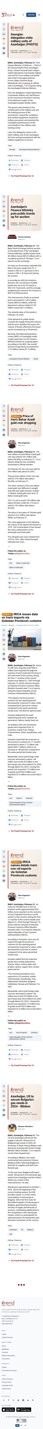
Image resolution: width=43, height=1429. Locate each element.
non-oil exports (21, 1032)
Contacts (5, 1352)
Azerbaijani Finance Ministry (19, 359)
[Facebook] (9, 1400)
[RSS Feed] (33, 1400)
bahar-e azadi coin (22, 563)
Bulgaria (30, 1230)
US (22, 1230)
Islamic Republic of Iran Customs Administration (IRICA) (20, 803)
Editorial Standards (8, 1355)
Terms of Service (7, 1379)
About (4, 1346)
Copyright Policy (7, 1385)
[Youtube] (18, 1400)
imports (19, 798)
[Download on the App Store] (8, 1409)
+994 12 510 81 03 (7, 1321)
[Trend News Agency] (8, 1303)
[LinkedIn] (28, 1400)
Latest (4, 1334)
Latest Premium (7, 1337)
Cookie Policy (6, 1389)
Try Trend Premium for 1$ (22, 176)
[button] (4, 24)
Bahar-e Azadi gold (16, 567)
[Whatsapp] (4, 1400)
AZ (21, 1425)
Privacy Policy (6, 1382)
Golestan (29, 798)
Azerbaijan (13, 1230)
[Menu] (39, 15)
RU (25, 1425)
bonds (36, 359)
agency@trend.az (7, 1323)
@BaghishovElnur (22, 553)
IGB (10, 1234)
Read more (21, 239)
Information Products (9, 1370)
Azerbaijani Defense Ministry (29, 149)
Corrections (6, 1359)
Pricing (4, 1367)
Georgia (12, 149)
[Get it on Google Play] (23, 1409)
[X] (13, 1400)
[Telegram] (23, 1400)
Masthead (5, 1349)
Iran (10, 563)
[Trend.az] (8, 15)
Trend (26, 86)
